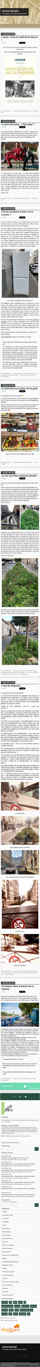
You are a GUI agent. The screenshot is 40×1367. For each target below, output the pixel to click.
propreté (4, 1314)
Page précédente (7, 1086)
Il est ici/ (7, 334)
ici (15, 52)
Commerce (5, 1218)
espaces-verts (6, 674)
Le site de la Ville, (6, 337)
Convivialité (5, 1222)
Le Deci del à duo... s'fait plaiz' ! (17, 124)
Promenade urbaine (7, 1275)
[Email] (25, 1096)
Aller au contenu (5, 1)
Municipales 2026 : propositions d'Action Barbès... (18, 1164)
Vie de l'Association (7, 1295)
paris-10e (4, 1302)
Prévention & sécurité (8, 1271)
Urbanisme (5, 1291)
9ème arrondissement (26, 1310)
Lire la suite (7, 1122)
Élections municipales (8, 1245)
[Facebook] (14, 1096)
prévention (22, 1314)
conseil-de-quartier (7, 1306)
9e (25, 1302)
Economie (5, 1242)
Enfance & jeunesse (7, 1248)
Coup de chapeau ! (11, 685)
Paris (15, 1302)
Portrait (4, 1268)
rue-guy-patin (33, 672)
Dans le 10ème (6, 1232)
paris (24, 375)
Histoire (4, 1258)
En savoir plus (11, 1365)
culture (15, 1314)
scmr (10, 1314)
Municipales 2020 (7, 1265)
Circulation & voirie (7, 1215)
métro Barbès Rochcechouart (10, 1262)
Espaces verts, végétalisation (10, 1255)
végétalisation (14, 674)
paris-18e (33, 1306)
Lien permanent (6, 111)
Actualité (4, 1212)
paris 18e (17, 1306)
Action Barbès (10, 10)
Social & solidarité (7, 1285)
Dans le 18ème (6, 1235)
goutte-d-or (25, 1306)
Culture (4, 1225)
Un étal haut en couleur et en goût (19, 388)
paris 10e (4, 1310)
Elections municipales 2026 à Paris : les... (15, 1158)
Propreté (4, 1278)
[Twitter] (20, 1096)
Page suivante (34, 1088)
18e (10, 1302)
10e (29, 1314)
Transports (5, 1288)
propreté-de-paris (30, 375)
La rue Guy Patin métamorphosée (19, 475)
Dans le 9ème (6, 1228)
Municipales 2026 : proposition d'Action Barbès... (18, 1182)
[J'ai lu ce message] (38, 1362)
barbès (11, 1310)
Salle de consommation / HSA (10, 1282)
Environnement (6, 1251)
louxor (20, 1302)
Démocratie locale (7, 1238)
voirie (16, 1310)
